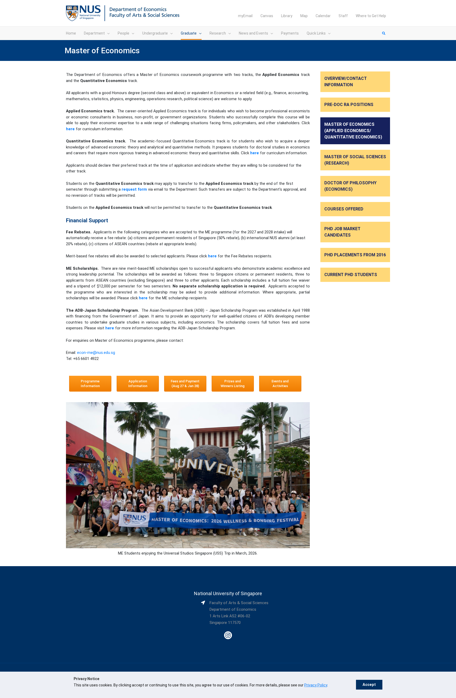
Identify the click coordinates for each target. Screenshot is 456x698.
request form (134, 189)
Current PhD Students (350, 274)
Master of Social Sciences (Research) (355, 160)
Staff (343, 16)
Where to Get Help (371, 16)
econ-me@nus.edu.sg (96, 352)
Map (304, 16)
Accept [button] (369, 684)
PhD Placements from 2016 (355, 254)
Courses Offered (343, 208)
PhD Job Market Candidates (342, 232)
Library (286, 16)
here (254, 153)
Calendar (323, 16)
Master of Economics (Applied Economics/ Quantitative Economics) (353, 130)
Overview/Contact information (345, 81)
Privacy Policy (315, 685)
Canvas (266, 16)
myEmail (245, 16)
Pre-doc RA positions (348, 104)
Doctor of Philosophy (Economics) (350, 186)
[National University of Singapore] (83, 13)
